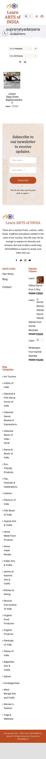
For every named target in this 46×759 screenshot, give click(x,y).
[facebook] (16, 260)
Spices (7, 676)
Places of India (9, 653)
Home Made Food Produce (10, 535)
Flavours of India (10, 502)
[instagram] (25, 260)
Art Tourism (10, 376)
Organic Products (8, 632)
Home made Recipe (7, 550)
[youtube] (30, 260)
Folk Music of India (9, 512)
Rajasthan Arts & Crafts (9, 665)
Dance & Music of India (8, 453)
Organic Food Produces (9, 619)
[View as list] (25, 62)
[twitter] (21, 260)
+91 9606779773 (17, 34)
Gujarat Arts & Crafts (10, 523)
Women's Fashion (9, 706)
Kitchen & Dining (9, 592)
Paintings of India (8, 642)
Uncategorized (10, 683)
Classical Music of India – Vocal (8, 437)
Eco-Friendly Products (8, 468)
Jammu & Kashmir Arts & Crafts (9, 577)
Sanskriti (9, 736)
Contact (7, 287)
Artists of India (8, 385)
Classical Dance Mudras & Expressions (10, 418)
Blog (5, 279)
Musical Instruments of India (10, 604)
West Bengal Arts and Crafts (10, 693)
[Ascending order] (35, 48)
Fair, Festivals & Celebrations (10, 482)
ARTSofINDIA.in (23, 739)
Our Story (8, 274)
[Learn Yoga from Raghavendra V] (12, 74)
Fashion (8, 493)
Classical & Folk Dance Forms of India (9, 399)
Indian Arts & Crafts (9, 563)
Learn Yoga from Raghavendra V (14, 98)
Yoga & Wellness (8, 717)
